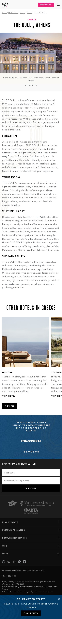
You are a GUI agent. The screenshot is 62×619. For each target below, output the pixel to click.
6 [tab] (36, 452)
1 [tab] (24, 452)
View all (9, 406)
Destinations (13, 13)
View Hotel (8, 396)
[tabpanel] (31, 57)
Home (4, 13)
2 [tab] (26, 452)
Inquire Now (45, 5)
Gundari (8, 372)
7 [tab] (38, 452)
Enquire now (31, 613)
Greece (29, 13)
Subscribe (31, 488)
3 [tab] (29, 452)
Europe (22, 13)
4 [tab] (31, 452)
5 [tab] (33, 452)
